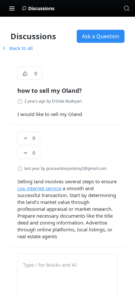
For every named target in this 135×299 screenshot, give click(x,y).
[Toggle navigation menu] (12, 8)
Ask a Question (100, 36)
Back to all (17, 48)
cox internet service (39, 188)
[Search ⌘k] (126, 8)
